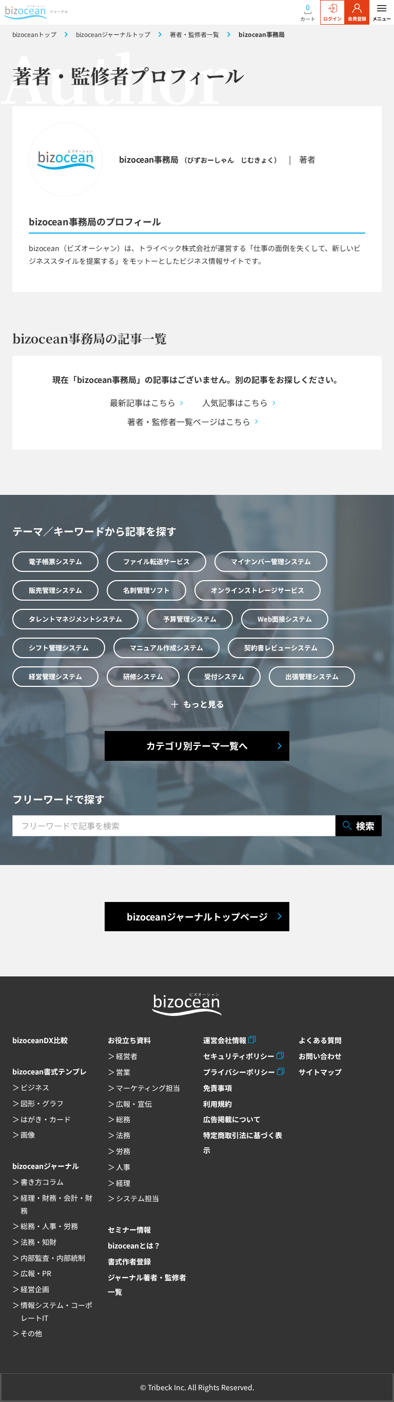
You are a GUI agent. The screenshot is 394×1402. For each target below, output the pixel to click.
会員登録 (357, 18)
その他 (31, 1333)
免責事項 (217, 1088)
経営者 (126, 1056)
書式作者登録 (129, 1261)
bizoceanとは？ (134, 1245)
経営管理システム (55, 676)
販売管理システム (55, 590)
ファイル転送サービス (156, 561)
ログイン (332, 18)
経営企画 (35, 1289)
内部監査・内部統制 (53, 1258)
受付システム (224, 676)
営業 (123, 1072)
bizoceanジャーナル (45, 1166)
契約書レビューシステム (281, 647)
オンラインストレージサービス (257, 590)
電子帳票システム (55, 561)
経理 (123, 1183)
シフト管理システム (59, 647)
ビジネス (35, 1087)
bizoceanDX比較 (40, 1040)
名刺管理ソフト (146, 590)
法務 (123, 1135)
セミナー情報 (129, 1229)
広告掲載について (232, 1119)
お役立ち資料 (129, 1040)
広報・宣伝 (134, 1104)
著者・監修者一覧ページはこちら (188, 421)
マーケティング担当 (148, 1088)
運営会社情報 (224, 1040)
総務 (123, 1119)
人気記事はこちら (235, 402)
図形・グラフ (42, 1103)
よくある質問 (320, 1040)
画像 (28, 1134)
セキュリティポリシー (238, 1056)
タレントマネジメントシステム (75, 619)
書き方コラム (42, 1182)
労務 (123, 1151)
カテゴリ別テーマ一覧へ (197, 745)
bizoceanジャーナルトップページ (197, 916)
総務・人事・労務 (49, 1226)
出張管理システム (312, 676)
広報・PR (36, 1273)
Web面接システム (285, 619)
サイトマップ (320, 1072)
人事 (123, 1167)
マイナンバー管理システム (271, 561)
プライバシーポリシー (239, 1072)
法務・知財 (38, 1242)
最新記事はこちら (142, 402)
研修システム (143, 676)
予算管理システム (189, 619)
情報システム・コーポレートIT (56, 1311)
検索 (365, 825)
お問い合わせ (320, 1056)
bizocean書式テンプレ (49, 1071)
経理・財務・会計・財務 (56, 1204)
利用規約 (217, 1104)
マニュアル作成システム (166, 647)
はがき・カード (46, 1119)
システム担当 (137, 1198)
